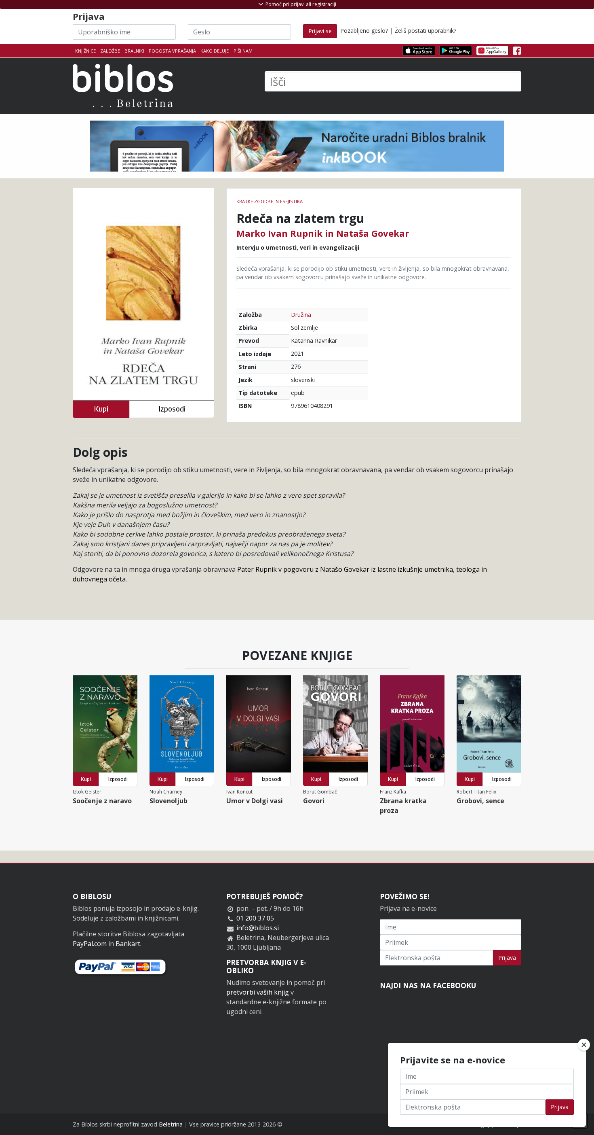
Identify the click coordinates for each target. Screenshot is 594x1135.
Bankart (128, 943)
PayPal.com (90, 943)
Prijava (507, 957)
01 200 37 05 (255, 918)
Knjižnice (85, 51)
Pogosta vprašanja (172, 51)
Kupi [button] (101, 409)
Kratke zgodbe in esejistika (269, 201)
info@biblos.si (257, 927)
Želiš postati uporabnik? (425, 30)
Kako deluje (214, 51)
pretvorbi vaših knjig (257, 992)
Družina (301, 314)
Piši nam (243, 51)
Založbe (110, 51)
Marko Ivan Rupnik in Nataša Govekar (322, 233)
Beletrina (171, 1124)
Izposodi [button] (171, 409)
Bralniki (134, 51)
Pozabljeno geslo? (364, 30)
